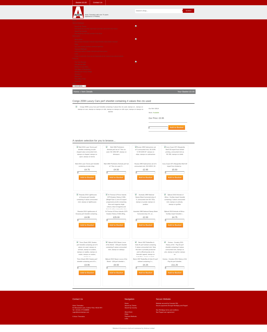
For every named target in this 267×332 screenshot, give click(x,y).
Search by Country (81, 31)
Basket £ (81, 2)
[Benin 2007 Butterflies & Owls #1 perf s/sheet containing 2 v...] (145, 242)
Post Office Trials (80, 79)
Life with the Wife (80, 64)
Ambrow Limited (149, 328)
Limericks (78, 81)
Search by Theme (80, 26)
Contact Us (97, 2)
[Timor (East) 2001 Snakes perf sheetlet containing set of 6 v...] (87, 242)
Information (76, 36)
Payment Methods (81, 49)
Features (75, 58)
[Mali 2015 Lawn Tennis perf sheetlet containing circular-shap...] (87, 147)
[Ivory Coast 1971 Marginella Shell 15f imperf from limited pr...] (174, 147)
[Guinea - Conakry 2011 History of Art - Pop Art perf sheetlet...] (174, 242)
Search (188, 11)
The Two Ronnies (80, 62)
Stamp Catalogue (78, 23)
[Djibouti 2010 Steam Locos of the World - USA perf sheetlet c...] (116, 242)
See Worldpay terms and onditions (167, 310)
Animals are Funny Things (83, 71)
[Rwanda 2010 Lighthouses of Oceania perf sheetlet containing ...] (87, 195)
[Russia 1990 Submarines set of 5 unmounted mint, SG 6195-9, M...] (145, 147)
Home (74, 20)
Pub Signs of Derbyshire (83, 69)
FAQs (76, 44)
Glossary (77, 74)
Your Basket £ (186, 91)
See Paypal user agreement (165, 312)
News (74, 83)
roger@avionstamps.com (80, 312)
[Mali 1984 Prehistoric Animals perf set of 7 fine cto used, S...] (116, 147)
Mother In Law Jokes (81, 67)
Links (76, 54)
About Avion (78, 39)
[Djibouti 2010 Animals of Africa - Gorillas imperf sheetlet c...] (174, 195)
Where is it (78, 76)
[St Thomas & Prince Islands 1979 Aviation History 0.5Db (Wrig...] (116, 195)
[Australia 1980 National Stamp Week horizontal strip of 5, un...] (145, 195)
